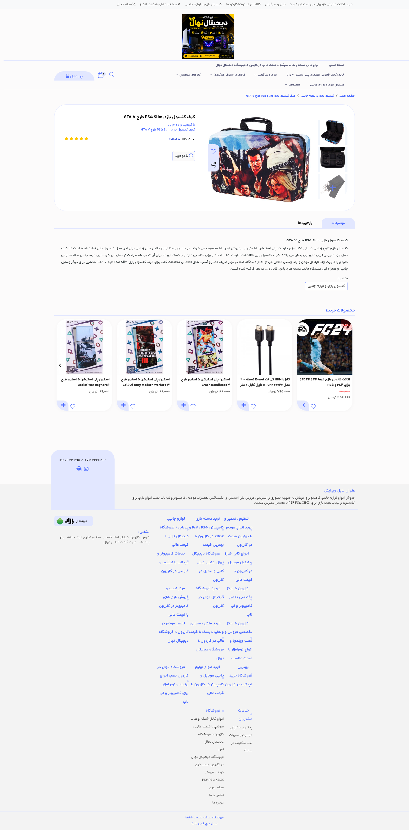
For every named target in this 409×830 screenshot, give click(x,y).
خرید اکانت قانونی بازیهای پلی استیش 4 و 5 (315, 74)
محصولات (295, 84)
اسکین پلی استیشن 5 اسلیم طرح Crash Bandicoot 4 (205, 382)
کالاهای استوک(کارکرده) (229, 74)
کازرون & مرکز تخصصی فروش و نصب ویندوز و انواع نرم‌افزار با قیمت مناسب (238, 641)
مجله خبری (216, 787)
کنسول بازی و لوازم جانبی (327, 84)
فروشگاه (213, 711)
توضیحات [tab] (338, 223)
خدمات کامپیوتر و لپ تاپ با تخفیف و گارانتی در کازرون (173, 562)
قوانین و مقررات (240, 735)
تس (221, 749)
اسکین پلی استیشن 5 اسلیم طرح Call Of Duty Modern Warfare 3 (145, 382)
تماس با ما (216, 795)
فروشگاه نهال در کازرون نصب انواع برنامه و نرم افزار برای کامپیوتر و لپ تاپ (173, 684)
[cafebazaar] (73, 521)
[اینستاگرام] (86, 470)
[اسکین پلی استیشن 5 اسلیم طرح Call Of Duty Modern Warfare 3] (144, 347)
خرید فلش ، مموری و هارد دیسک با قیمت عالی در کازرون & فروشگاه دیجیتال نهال (206, 641)
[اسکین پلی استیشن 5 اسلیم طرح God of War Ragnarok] (84, 347)
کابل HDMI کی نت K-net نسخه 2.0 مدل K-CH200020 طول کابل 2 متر (265, 382)
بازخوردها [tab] (305, 223)
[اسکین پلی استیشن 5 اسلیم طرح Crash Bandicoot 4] (204, 347)
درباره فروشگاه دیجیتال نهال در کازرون (210, 597)
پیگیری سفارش (241, 727)
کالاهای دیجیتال (190, 74)
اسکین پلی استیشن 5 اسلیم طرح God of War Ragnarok (85, 382)
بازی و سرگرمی (267, 74)
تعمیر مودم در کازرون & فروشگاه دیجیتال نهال (174, 632)
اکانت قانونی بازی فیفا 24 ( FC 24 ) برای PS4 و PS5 (325, 382)
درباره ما (218, 802)
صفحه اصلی (336, 65)
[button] (349, 365)
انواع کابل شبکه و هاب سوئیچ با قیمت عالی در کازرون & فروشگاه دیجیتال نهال (268, 65)
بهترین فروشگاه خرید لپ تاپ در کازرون (238, 676)
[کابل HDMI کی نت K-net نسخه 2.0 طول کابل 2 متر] (264, 347)
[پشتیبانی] (79, 470)
